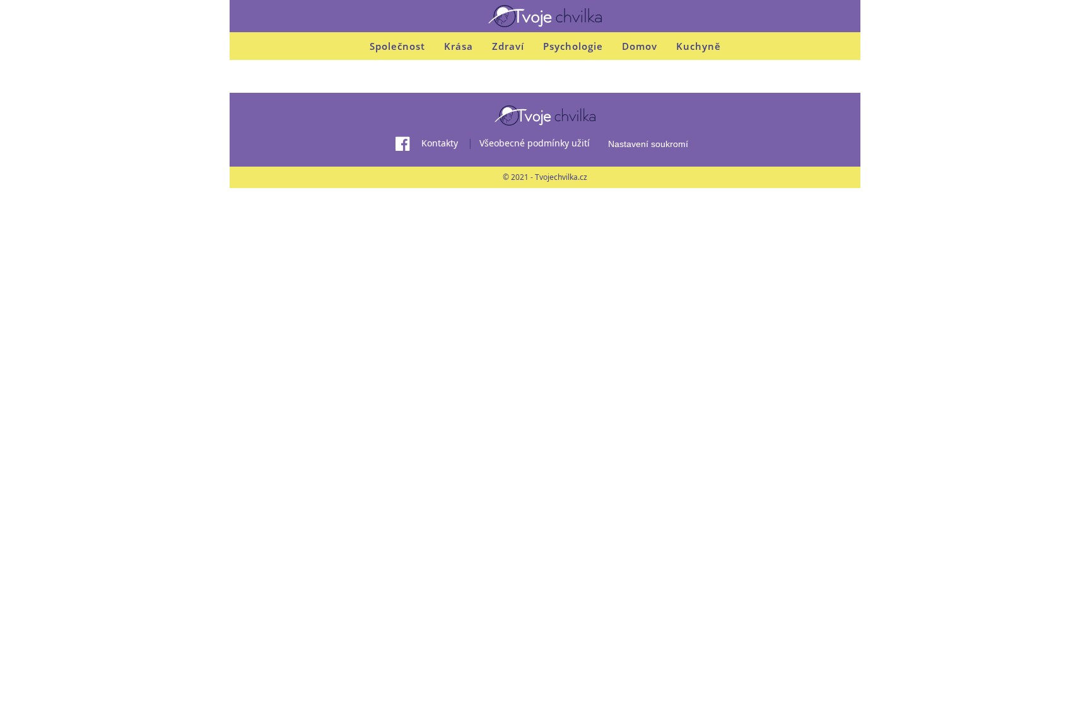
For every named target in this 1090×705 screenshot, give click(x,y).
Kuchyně (698, 46)
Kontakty (439, 143)
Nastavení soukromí (648, 144)
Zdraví (508, 46)
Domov (639, 46)
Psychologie (573, 46)
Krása (458, 46)
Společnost (397, 46)
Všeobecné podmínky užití (534, 143)
